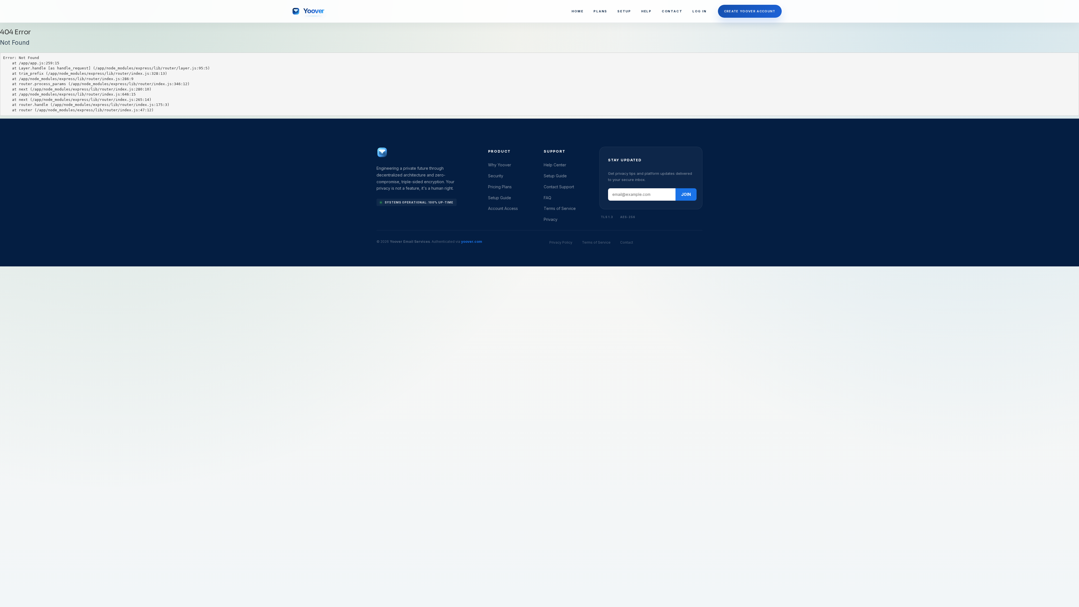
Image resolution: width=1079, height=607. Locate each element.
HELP (646, 11)
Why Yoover (499, 164)
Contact (626, 242)
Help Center (555, 164)
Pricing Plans (500, 186)
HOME (577, 11)
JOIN (686, 194)
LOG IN (699, 11)
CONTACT (672, 11)
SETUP (624, 11)
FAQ (547, 197)
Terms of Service (560, 208)
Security (495, 175)
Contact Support (559, 186)
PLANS (600, 11)
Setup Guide (499, 197)
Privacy (550, 219)
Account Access (503, 208)
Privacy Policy (560, 242)
